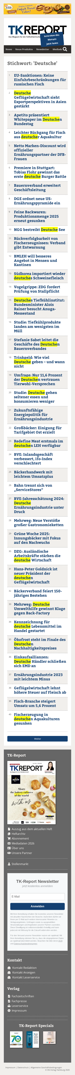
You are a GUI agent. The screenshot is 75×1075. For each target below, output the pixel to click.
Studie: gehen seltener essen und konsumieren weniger (35, 397)
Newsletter (42, 49)
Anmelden (37, 906)
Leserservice (20, 1006)
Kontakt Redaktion (24, 968)
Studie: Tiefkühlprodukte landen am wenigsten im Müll (37, 326)
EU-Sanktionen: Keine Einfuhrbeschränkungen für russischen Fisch (40, 79)
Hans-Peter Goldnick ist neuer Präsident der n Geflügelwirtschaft (35, 575)
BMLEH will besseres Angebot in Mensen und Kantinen (35, 260)
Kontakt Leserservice (26, 977)
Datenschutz (23, 1067)
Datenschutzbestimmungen (25, 944)
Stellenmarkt (20, 864)
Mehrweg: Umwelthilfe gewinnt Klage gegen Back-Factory (39, 608)
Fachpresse (19, 1001)
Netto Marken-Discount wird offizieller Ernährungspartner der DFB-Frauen (40, 152)
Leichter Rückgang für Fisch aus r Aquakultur (39, 134)
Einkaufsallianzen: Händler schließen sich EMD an (40, 661)
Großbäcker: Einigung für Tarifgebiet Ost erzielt (38, 430)
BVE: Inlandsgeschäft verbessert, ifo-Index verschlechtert (33, 459)
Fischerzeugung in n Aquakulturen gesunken (37, 719)
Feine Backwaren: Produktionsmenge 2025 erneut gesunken (36, 216)
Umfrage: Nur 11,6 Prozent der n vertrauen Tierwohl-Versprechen (38, 379)
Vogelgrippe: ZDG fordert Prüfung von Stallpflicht (37, 289)
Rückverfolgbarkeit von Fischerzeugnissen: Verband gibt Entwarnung (39, 243)
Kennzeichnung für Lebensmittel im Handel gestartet (38, 626)
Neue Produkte (24, 49)
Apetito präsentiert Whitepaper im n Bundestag (38, 119)
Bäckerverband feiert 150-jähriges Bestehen (38, 593)
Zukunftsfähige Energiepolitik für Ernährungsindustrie (33, 414)
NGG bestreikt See (39, 229)
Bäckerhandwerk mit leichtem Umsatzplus (33, 474)
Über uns (18, 848)
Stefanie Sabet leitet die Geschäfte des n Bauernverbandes (37, 344)
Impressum (19, 1010)
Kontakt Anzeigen (23, 972)
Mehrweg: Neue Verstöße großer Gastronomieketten (38, 522)
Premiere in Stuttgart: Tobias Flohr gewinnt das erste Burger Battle (40, 172)
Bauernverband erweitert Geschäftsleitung (37, 187)
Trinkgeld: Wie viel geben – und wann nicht (39, 362)
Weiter (37, 738)
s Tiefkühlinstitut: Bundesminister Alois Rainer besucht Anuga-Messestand (39, 306)
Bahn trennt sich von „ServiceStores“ (33, 487)
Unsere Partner (22, 853)
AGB (60, 941)
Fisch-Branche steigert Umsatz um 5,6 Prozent (35, 703)
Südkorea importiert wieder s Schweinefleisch (39, 275)
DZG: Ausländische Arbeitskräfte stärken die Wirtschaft (37, 555)
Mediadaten (59, 49)
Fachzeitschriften (23, 996)
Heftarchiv (18, 834)
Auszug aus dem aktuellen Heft (32, 829)
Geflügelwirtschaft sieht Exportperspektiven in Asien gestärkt (40, 99)
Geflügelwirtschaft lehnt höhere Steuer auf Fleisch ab (40, 690)
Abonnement (20, 838)
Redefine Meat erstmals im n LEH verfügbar (38, 443)
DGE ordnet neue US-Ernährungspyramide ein (37, 200)
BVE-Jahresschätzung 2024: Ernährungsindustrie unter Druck (39, 505)
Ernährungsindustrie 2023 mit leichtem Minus (38, 676)
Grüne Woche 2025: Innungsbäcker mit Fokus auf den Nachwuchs (37, 538)
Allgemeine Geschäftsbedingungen (46, 1067)
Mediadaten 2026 (23, 843)
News (9, 49)
